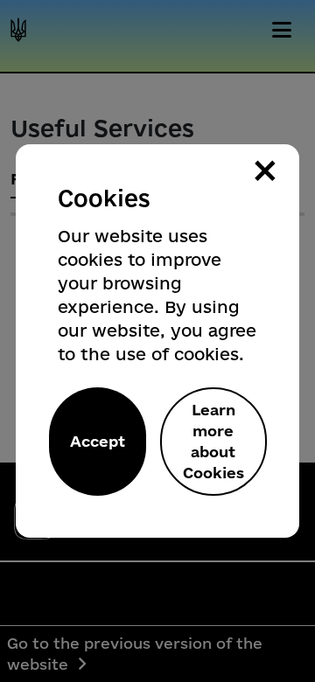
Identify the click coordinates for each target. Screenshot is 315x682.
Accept (97, 441)
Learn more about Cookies (213, 441)
